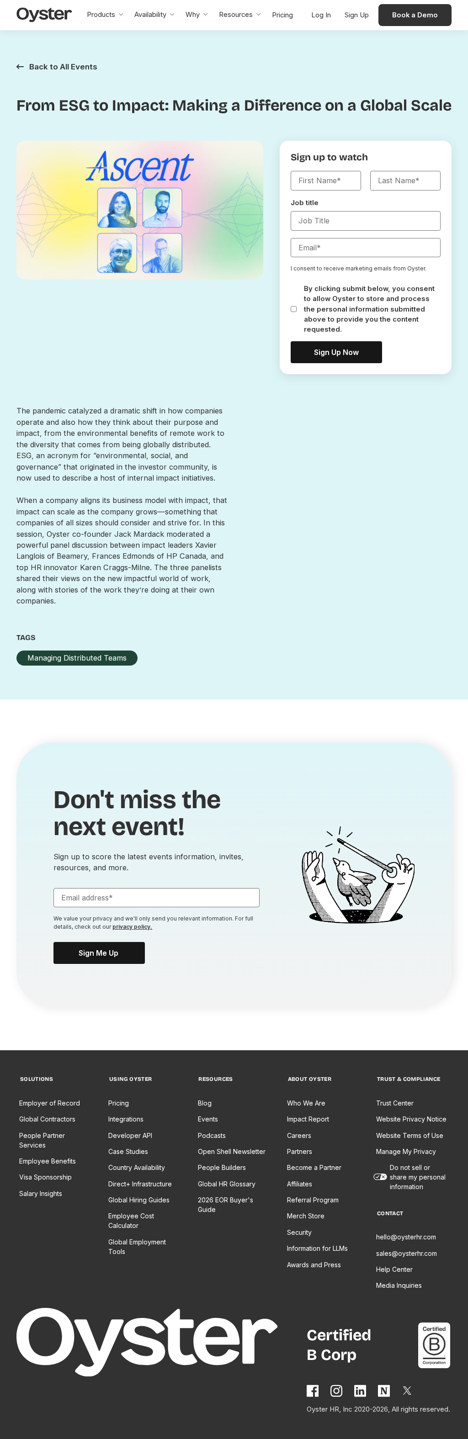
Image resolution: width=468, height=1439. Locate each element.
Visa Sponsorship (45, 1177)
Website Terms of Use (409, 1135)
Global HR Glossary (226, 1184)
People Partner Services (42, 1140)
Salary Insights (40, 1193)
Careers (299, 1135)
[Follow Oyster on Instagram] (336, 1391)
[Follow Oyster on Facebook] (313, 1391)
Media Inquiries (399, 1285)
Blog (205, 1103)
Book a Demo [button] (415, 15)
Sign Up (357, 15)
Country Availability (136, 1167)
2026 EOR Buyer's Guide (225, 1204)
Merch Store (305, 1216)
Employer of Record (49, 1103)
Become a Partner (314, 1167)
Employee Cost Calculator (131, 1220)
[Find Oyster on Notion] (384, 1391)
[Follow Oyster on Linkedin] (360, 1391)
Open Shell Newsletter (232, 1151)
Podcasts (212, 1135)
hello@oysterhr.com (406, 1237)
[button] (105, 15)
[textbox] (326, 180)
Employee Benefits (47, 1161)
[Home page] (161, 1344)
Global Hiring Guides (139, 1200)
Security (299, 1232)
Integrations (126, 1119)
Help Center (394, 1269)
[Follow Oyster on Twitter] (408, 1390)
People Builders (222, 1167)
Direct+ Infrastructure (140, 1184)
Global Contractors (47, 1119)
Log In (321, 15)
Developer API (130, 1135)
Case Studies (128, 1151)
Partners (299, 1151)
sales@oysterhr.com (406, 1253)
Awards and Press (314, 1265)
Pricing (118, 1103)
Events (208, 1119)
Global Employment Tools (137, 1246)
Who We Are (306, 1103)
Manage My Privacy (406, 1151)
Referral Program (313, 1200)
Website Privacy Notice (411, 1119)
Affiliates (299, 1184)
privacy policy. (132, 926)
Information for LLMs (317, 1248)
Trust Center (395, 1103)
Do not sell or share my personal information (418, 1177)
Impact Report (308, 1119)
